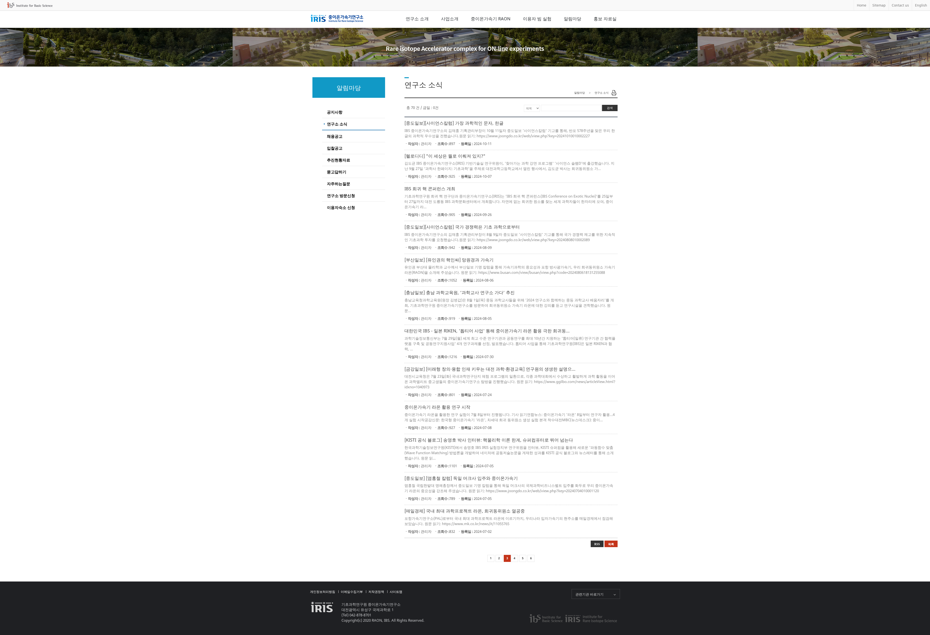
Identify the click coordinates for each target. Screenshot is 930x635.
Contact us (900, 5)
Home (861, 5)
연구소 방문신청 (341, 195)
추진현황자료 (338, 160)
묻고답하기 (336, 172)
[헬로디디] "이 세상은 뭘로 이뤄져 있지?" (444, 156)
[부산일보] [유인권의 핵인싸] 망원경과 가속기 (449, 260)
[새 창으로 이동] (30, 5)
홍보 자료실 (605, 19)
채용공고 (334, 136)
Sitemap (879, 5)
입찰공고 (334, 148)
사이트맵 (396, 591)
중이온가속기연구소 (337, 18)
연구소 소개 (417, 19)
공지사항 (334, 112)
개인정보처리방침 (322, 591)
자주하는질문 (338, 183)
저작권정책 (376, 591)
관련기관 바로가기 (589, 594)
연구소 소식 (337, 124)
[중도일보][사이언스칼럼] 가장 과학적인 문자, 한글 (454, 123)
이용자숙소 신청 (341, 207)
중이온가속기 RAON (491, 19)
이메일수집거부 (352, 591)
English (921, 5)
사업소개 (449, 19)
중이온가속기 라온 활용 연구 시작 (437, 407)
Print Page (614, 93)
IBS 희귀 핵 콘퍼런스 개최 (429, 188)
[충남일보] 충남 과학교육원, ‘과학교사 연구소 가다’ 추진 (459, 292)
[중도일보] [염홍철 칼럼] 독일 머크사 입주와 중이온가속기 (461, 478)
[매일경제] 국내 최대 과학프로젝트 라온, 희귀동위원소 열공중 (464, 511)
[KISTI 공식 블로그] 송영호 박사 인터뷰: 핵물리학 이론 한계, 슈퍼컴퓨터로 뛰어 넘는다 (488, 440)
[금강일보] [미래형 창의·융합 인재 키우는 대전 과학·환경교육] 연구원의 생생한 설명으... (489, 369)
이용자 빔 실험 (537, 19)
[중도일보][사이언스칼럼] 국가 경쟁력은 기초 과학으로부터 (462, 227)
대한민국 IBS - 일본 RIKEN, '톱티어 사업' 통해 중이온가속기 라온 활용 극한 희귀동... (487, 331)
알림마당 (572, 19)
